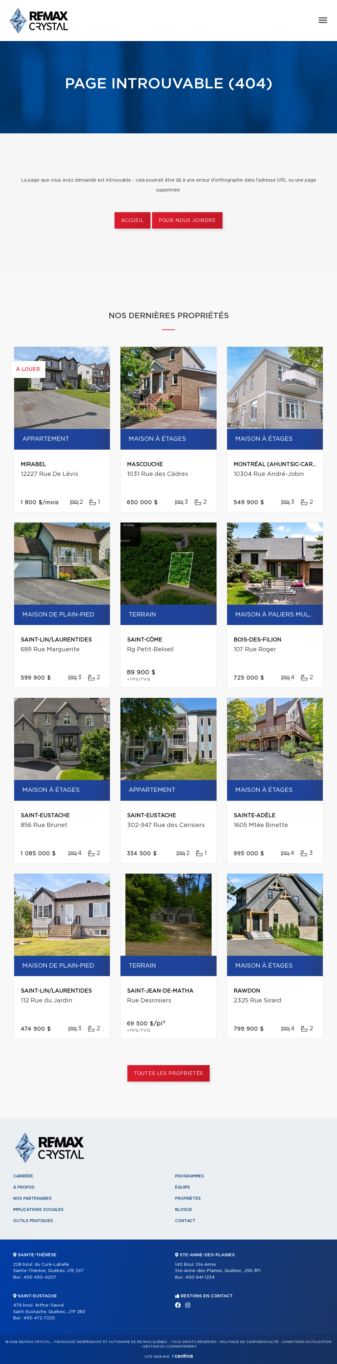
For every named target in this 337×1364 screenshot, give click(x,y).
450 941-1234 (200, 1277)
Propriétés (188, 1198)
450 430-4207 (39, 1277)
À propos (24, 1187)
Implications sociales (38, 1210)
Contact (185, 1221)
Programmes (189, 1176)
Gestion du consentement (170, 1346)
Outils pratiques (33, 1221)
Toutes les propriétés (168, 1073)
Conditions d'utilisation (306, 1342)
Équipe (182, 1187)
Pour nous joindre (187, 220)
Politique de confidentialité (249, 1342)
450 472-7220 (39, 1318)
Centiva (182, 1356)
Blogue (183, 1210)
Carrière (23, 1176)
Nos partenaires (32, 1198)
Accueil (132, 220)
